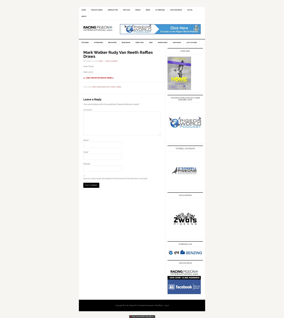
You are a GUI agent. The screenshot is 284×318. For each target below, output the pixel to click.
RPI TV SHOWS (111, 87)
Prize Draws (101, 87)
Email (86, 152)
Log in (166, 305)
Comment (88, 110)
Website (86, 164)
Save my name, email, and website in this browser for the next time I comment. (115, 179)
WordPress (159, 305)
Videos (118, 87)
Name (86, 140)
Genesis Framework (147, 305)
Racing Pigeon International (97, 29)
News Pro (133, 305)
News (94, 87)
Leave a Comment (111, 61)
